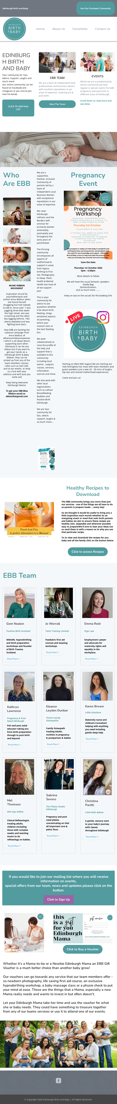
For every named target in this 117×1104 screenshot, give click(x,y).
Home (40, 29)
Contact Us (102, 29)
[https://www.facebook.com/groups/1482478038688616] (58, 1080)
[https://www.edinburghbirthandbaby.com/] (14, 29)
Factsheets (80, 29)
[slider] (79, 354)
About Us (58, 29)
